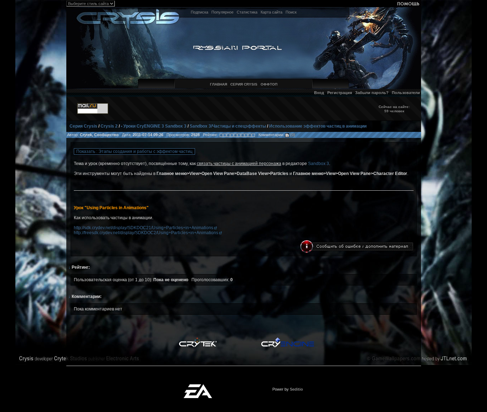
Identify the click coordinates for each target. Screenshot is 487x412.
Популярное (222, 12)
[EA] (198, 386)
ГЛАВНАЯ (218, 84)
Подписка (199, 12)
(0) (292, 135)
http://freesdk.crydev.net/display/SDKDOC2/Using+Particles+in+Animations (146, 232)
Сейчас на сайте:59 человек (394, 109)
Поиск (291, 12)
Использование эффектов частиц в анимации (317, 126)
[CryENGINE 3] (288, 339)
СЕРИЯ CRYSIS (243, 84)
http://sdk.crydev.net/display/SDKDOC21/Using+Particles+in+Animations (144, 227)
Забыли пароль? (372, 93)
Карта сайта (271, 12)
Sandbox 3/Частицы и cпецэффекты (228, 126)
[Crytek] (198, 339)
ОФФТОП (269, 84)
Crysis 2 (109, 126)
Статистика (247, 12)
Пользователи (406, 93)
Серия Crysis (83, 126)
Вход (319, 93)
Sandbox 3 (318, 163)
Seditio (296, 389)
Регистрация (339, 93)
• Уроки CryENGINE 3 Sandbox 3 (153, 126)
